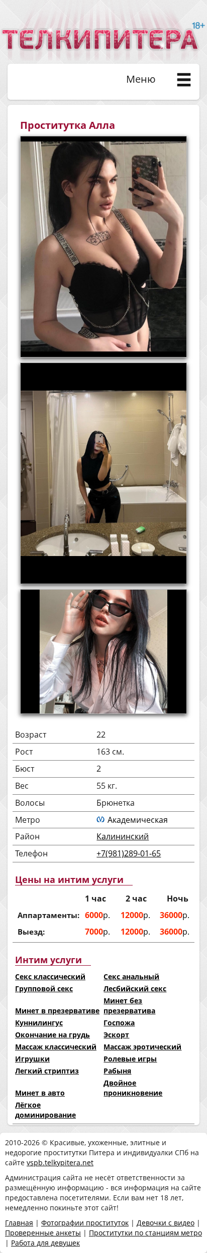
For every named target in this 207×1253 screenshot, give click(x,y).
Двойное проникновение (133, 1088)
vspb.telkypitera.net (60, 1162)
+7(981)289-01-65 (128, 853)
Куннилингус (39, 1022)
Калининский (122, 836)
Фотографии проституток (85, 1222)
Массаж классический (55, 1046)
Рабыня (117, 1071)
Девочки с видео (165, 1222)
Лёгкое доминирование (45, 1110)
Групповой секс (44, 988)
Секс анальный (131, 976)
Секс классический (50, 976)
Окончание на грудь (52, 1034)
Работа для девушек (45, 1242)
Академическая (138, 819)
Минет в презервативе (57, 1010)
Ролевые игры (130, 1058)
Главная (19, 1222)
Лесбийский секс (135, 988)
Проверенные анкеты (43, 1232)
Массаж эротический (142, 1046)
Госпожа (119, 1022)
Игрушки (32, 1058)
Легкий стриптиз (47, 1071)
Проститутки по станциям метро (145, 1232)
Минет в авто (40, 1093)
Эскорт (116, 1034)
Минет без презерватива (129, 1005)
